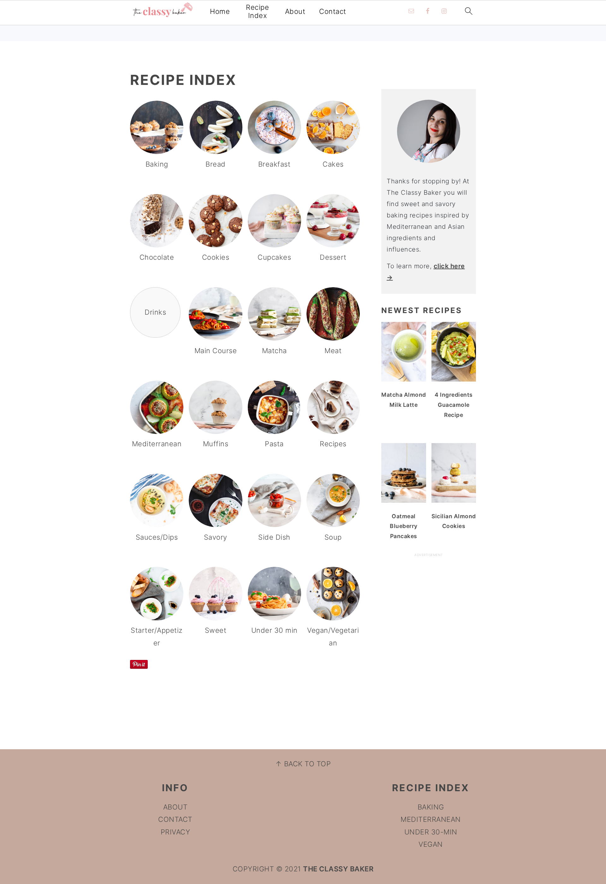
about (175, 807)
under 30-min (430, 832)
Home (220, 11)
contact (175, 819)
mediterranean (431, 819)
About (295, 11)
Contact (332, 11)
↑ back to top (303, 764)
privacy (175, 832)
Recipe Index (257, 11)
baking (431, 807)
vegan (431, 844)
